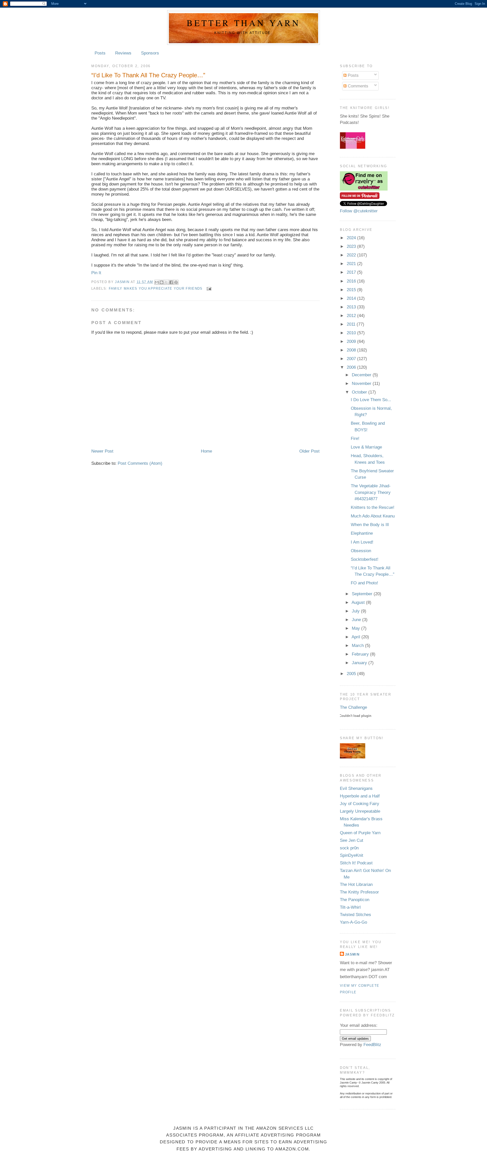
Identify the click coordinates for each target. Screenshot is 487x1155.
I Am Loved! (362, 542)
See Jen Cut (351, 840)
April (356, 637)
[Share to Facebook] (171, 282)
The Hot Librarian (356, 884)
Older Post (309, 451)
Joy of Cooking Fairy (359, 803)
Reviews (123, 53)
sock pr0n (349, 848)
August (359, 602)
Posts (100, 53)
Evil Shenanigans (356, 788)
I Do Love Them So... (371, 399)
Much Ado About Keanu (373, 516)
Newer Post (102, 451)
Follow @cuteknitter (359, 211)
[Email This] (156, 282)
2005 (352, 673)
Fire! (355, 438)
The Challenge (353, 707)
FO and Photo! (364, 583)
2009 (352, 341)
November (362, 383)
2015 (352, 289)
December (362, 374)
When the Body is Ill (370, 524)
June (357, 619)
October (360, 392)
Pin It (96, 272)
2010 (352, 332)
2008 (352, 350)
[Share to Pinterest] (176, 282)
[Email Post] (208, 288)
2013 (352, 307)
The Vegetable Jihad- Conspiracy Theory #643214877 (371, 492)
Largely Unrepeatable (360, 811)
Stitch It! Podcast (356, 863)
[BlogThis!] (161, 282)
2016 (352, 281)
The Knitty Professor (359, 892)
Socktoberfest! (364, 559)
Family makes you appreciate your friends (156, 288)
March (358, 645)
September (363, 593)
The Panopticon (354, 899)
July (356, 611)
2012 (352, 315)
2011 (352, 324)
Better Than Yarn (243, 23)
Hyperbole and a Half (360, 796)
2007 (352, 358)
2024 (352, 237)
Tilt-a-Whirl (350, 907)
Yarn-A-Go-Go (353, 922)
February (361, 654)
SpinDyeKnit (351, 855)
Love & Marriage (366, 447)
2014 (352, 298)
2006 (352, 367)
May (356, 628)
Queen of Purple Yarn (360, 832)
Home (206, 451)
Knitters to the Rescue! (372, 507)
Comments (357, 86)
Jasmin (122, 282)
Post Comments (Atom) (140, 463)
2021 (352, 263)
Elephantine (362, 533)
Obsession (361, 550)
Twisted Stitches (355, 914)
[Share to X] (166, 282)
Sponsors (150, 53)
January (360, 662)
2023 (352, 246)
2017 (352, 272)
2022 (352, 255)
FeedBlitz (372, 1044)
